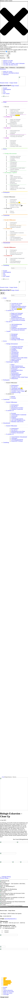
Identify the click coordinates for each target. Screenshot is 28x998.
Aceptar (2, 67)
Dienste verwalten (7, 62)
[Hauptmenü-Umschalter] (2, 293)
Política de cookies (7, 71)
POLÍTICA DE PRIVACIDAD (11, 73)
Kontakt (5, 978)
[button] (14, 21)
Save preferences (20, 67)
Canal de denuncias (7, 980)
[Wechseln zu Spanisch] (6, 96)
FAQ (4, 979)
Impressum (5, 74)
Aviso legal (6, 985)
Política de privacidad (7, 982)
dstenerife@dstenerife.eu (10, 918)
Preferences (12, 67)
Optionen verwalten (8, 60)
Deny (7, 67)
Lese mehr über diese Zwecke (10, 64)
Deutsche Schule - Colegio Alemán (8, 82)
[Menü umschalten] (15, 108)
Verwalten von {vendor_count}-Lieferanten (14, 63)
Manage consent (4, 997)
